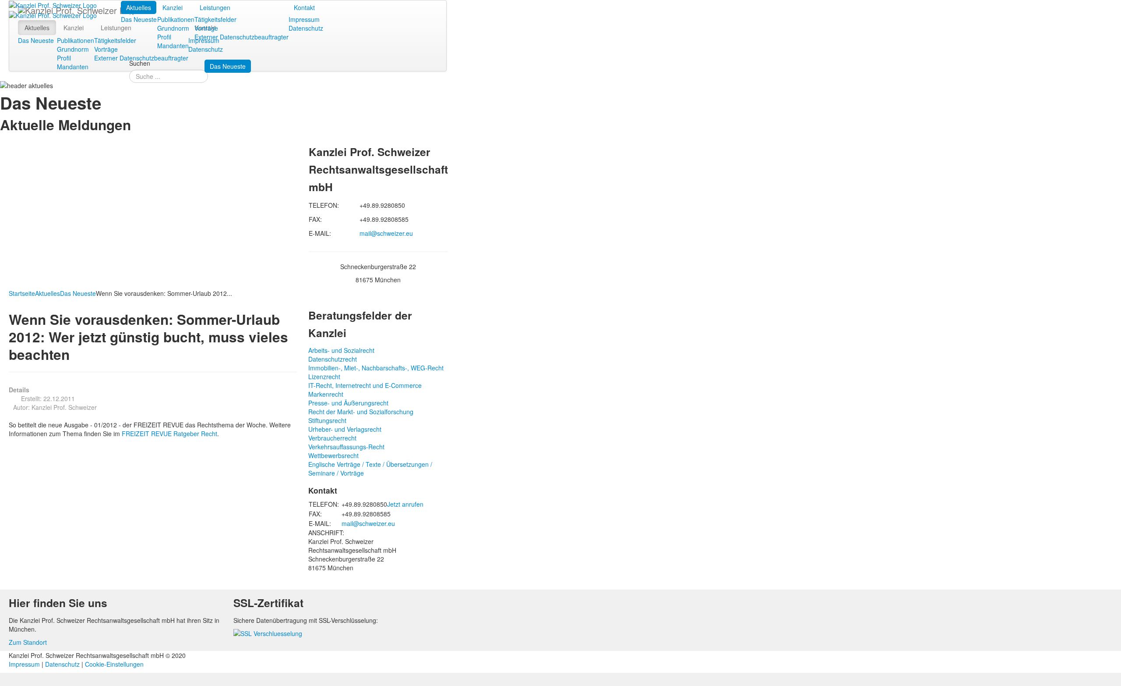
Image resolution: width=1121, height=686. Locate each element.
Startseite (22, 293)
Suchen (139, 63)
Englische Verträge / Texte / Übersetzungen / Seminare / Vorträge (370, 468)
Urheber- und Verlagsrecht (344, 429)
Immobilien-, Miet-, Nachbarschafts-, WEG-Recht (376, 367)
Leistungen (215, 7)
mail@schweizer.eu (386, 233)
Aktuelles (138, 7)
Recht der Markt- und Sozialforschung (360, 411)
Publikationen (175, 19)
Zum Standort (28, 642)
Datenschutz (306, 28)
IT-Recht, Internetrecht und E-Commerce (365, 385)
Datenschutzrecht (332, 359)
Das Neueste (139, 19)
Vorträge (206, 28)
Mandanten (173, 45)
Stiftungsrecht (327, 420)
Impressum (304, 19)
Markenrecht (325, 394)
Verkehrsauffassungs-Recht (346, 446)
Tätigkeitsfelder (215, 19)
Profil (164, 36)
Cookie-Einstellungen (114, 664)
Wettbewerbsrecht (333, 455)
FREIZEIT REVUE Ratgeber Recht (169, 433)
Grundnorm (173, 28)
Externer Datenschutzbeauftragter (241, 36)
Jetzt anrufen (405, 504)
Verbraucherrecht (332, 438)
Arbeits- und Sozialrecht (341, 350)
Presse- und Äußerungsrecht (348, 402)
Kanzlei (172, 7)
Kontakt (304, 7)
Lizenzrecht (324, 376)
